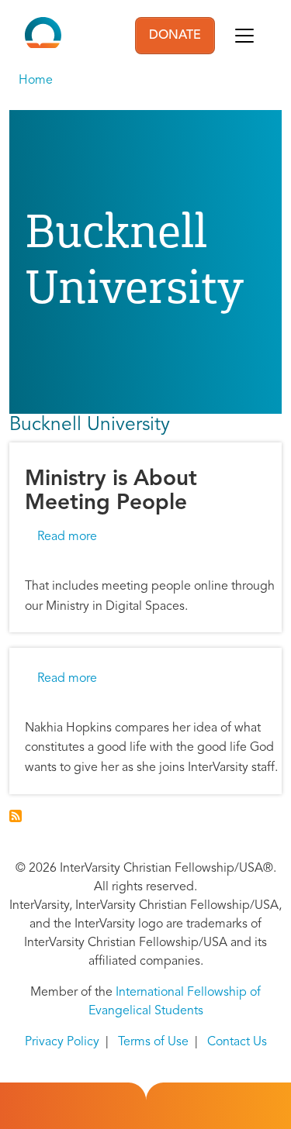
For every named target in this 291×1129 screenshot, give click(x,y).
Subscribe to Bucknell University (15, 816)
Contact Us (237, 1042)
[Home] (43, 35)
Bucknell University (89, 425)
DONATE (175, 35)
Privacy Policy (62, 1042)
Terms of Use (153, 1042)
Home (36, 80)
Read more (67, 537)
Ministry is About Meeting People (111, 492)
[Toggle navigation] (244, 35)
